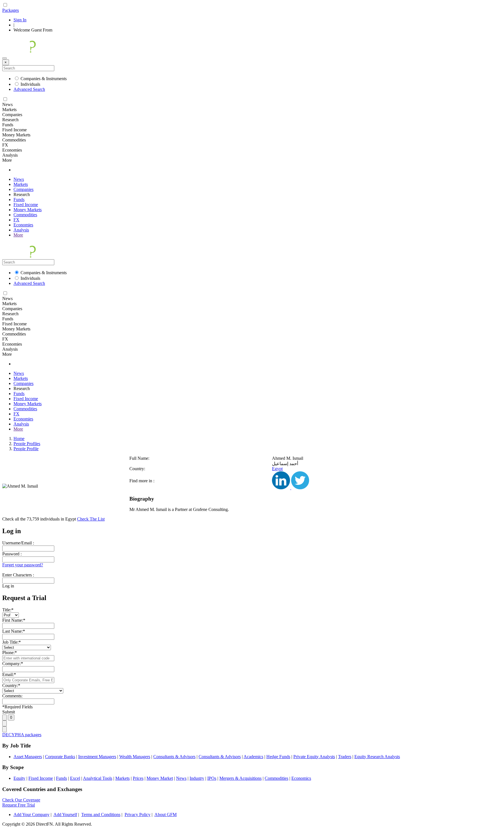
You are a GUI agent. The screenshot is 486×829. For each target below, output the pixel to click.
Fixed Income (26, 204)
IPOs (211, 778)
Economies (23, 224)
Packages (10, 10)
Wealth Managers (134, 756)
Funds (19, 199)
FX (16, 219)
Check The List (91, 519)
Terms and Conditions (100, 814)
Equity (19, 778)
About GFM (165, 814)
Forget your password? (22, 564)
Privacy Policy (137, 814)
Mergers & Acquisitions (240, 778)
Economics (301, 778)
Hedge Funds (278, 756)
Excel (75, 778)
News (19, 179)
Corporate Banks (60, 756)
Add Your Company (32, 814)
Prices (138, 778)
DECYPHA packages (21, 734)
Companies (23, 189)
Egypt (277, 468)
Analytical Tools (97, 778)
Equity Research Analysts (377, 756)
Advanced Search (29, 89)
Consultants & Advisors (174, 756)
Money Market (160, 778)
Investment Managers (97, 756)
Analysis (21, 229)
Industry (197, 778)
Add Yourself (65, 814)
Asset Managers (28, 756)
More (18, 235)
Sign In (20, 19)
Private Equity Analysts (314, 756)
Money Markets (28, 209)
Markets (21, 184)
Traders (344, 756)
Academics (253, 756)
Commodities (25, 214)
